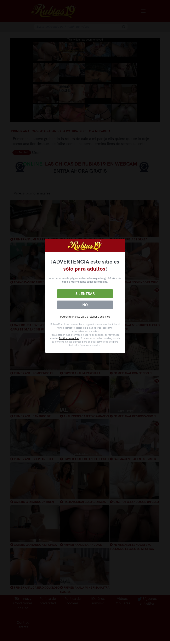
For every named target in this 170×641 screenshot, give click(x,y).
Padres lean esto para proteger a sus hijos (85, 316)
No (85, 305)
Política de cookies (69, 338)
